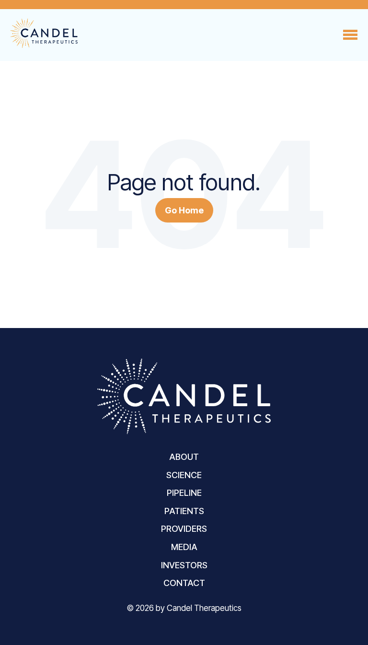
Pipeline (184, 493)
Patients (184, 511)
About (184, 457)
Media (184, 547)
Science (184, 475)
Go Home (184, 210)
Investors (184, 565)
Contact (184, 583)
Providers (184, 529)
